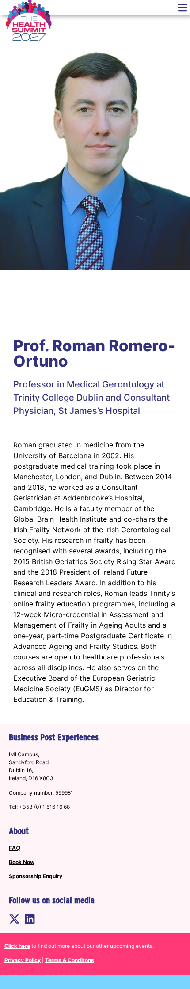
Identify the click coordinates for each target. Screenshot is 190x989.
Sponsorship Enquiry (35, 876)
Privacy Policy (22, 960)
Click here (17, 946)
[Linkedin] (29, 919)
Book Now (21, 862)
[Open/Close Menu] (182, 7)
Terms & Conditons (69, 960)
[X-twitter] (14, 919)
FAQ (14, 848)
